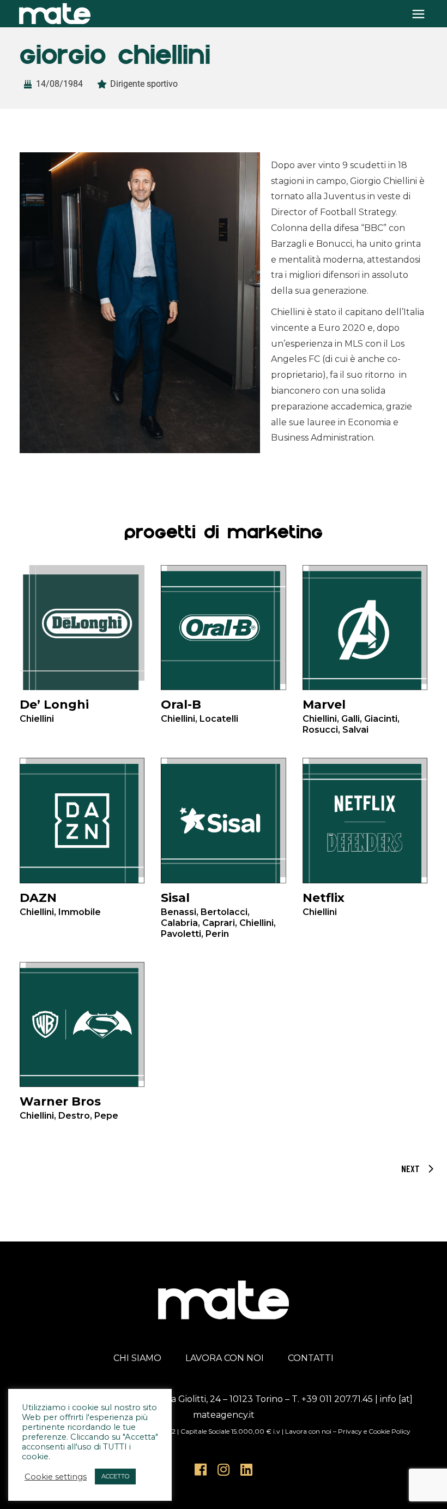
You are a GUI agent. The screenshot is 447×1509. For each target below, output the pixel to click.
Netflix (324, 903)
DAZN (60, 903)
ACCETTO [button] (115, 1476)
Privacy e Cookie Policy (374, 1431)
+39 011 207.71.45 (337, 1399)
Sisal (218, 904)
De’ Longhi (54, 710)
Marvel (351, 711)
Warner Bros (69, 1107)
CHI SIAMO (137, 1358)
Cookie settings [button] (56, 1477)
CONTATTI (311, 1358)
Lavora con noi (308, 1431)
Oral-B (199, 710)
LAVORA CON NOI (224, 1358)
